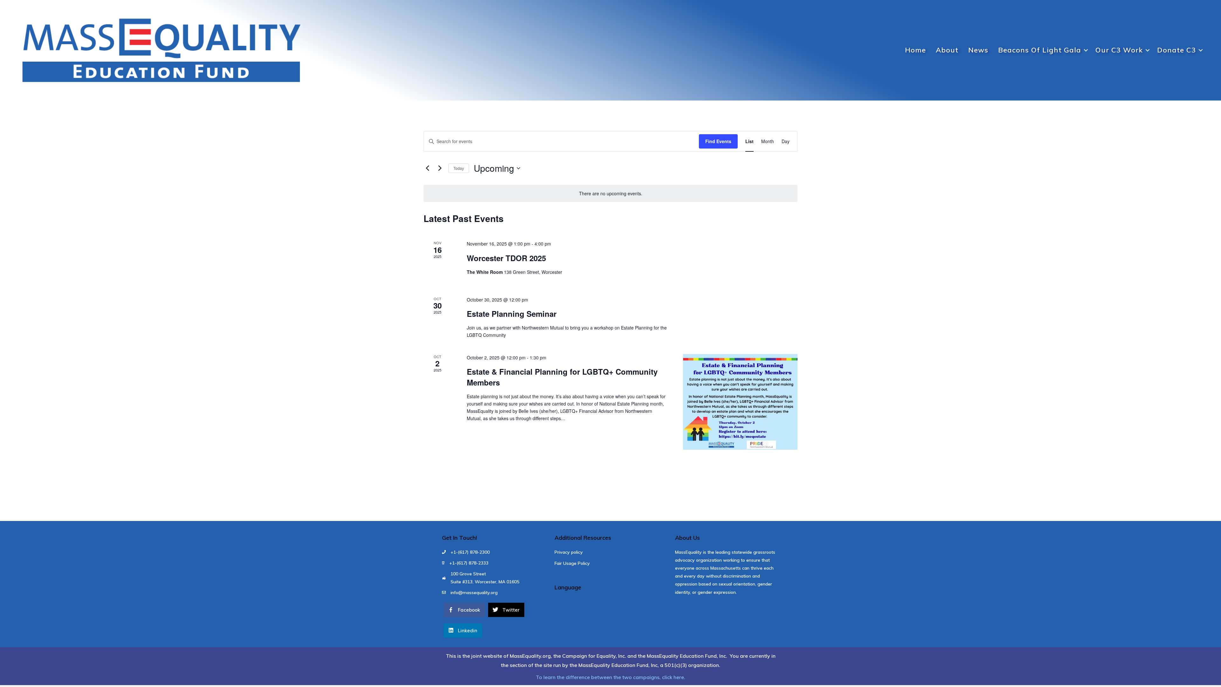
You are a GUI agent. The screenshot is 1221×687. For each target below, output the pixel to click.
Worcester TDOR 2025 (506, 258)
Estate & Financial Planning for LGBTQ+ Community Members (562, 377)
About (947, 49)
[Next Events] (440, 168)
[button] (1085, 50)
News (978, 49)
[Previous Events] (427, 168)
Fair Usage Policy (572, 563)
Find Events (718, 141)
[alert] (610, 193)
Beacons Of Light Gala (1039, 49)
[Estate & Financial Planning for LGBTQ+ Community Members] (740, 402)
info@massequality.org (474, 592)
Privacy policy (569, 552)
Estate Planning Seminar (511, 313)
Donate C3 (1176, 49)
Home (915, 49)
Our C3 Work (1119, 49)
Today (458, 168)
